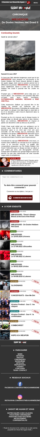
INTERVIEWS (20, 361)
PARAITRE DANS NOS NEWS (20, 417)
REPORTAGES (20, 365)
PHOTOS (20, 358)
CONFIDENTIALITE (20, 420)
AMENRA (19, 99)
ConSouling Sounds (10, 33)
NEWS (20, 354)
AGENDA (20, 367)
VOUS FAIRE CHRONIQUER (20, 415)
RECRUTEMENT (20, 418)
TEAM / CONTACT (20, 370)
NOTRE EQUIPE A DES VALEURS (20, 413)
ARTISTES (20, 356)
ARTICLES (20, 363)
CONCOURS (20, 368)
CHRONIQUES (20, 359)
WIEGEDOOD (20, 19)
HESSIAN (27, 99)
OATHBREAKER (7, 99)
